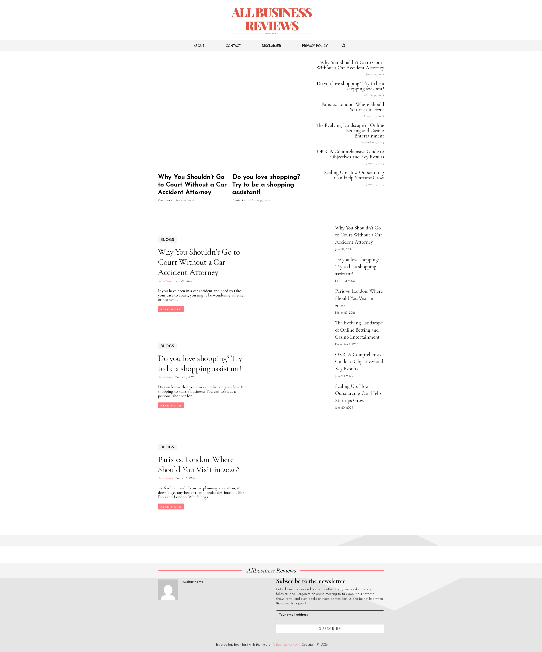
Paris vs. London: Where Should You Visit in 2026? (352, 107)
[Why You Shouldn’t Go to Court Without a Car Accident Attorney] (194, 114)
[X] (371, 196)
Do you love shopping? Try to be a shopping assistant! (266, 185)
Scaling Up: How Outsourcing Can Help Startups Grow (354, 175)
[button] (343, 45)
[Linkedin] (360, 196)
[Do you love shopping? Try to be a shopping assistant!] (269, 114)
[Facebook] (339, 196)
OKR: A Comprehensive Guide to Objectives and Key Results (350, 154)
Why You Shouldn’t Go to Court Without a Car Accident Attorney (192, 185)
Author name (193, 581)
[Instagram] (350, 196)
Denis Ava (165, 200)
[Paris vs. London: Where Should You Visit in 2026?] (291, 477)
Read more (170, 309)
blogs (167, 240)
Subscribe (330, 629)
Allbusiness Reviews (286, 645)
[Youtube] (382, 196)
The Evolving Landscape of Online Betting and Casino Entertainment (350, 130)
